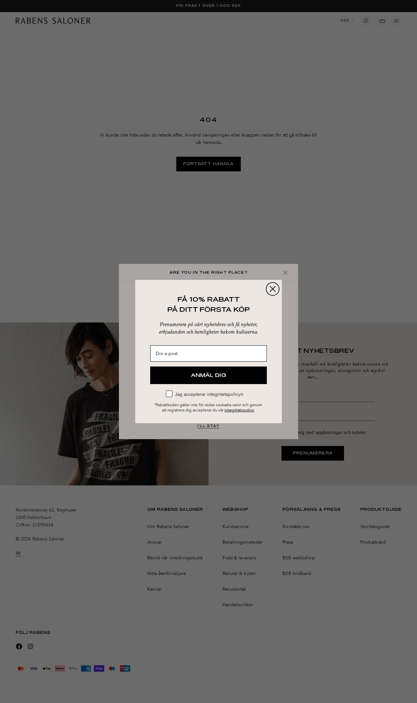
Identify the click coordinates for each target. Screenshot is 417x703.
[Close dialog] (272, 288)
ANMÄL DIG (208, 375)
